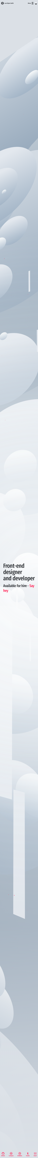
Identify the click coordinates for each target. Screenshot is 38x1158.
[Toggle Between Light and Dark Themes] (36, 3)
